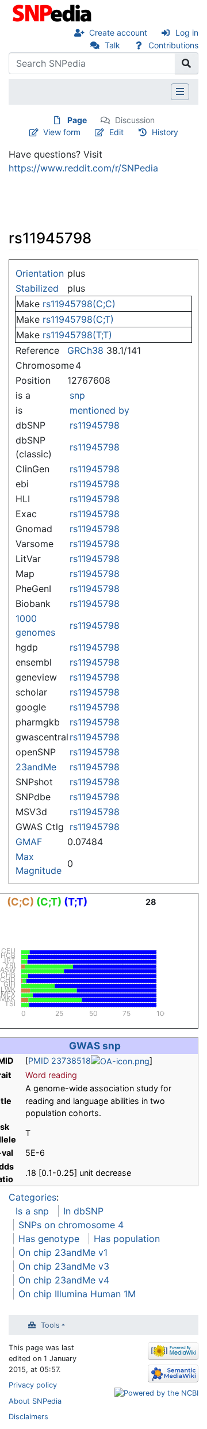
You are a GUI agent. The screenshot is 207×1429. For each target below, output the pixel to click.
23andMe (36, 767)
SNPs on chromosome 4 (71, 1225)
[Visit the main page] (53, 12)
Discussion (135, 120)
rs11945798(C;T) (78, 319)
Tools (50, 1325)
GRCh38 (85, 350)
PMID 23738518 (59, 1060)
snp (77, 395)
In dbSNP (83, 1211)
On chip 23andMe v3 (63, 1266)
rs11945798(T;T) (77, 335)
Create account (118, 32)
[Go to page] (186, 63)
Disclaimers (28, 1416)
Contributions (173, 45)
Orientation (40, 273)
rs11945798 (95, 425)
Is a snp (32, 1211)
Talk (112, 45)
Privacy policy (33, 1385)
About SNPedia (35, 1401)
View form (61, 132)
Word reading (51, 1075)
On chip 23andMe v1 (63, 1252)
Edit (116, 132)
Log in (186, 32)
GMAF (29, 841)
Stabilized (37, 288)
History (165, 132)
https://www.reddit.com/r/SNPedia (83, 168)
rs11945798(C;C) (79, 304)
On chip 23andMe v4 (63, 1280)
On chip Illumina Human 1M (77, 1294)
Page (77, 120)
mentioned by (99, 410)
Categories (32, 1197)
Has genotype (48, 1238)
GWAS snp (95, 1046)
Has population (127, 1238)
